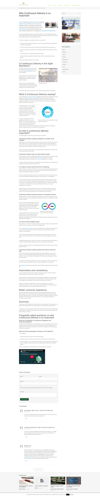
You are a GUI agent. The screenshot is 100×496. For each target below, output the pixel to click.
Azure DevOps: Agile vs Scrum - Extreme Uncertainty (37, 410)
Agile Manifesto (29, 69)
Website (21, 381)
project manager (24, 265)
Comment (22, 391)
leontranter (36, 18)
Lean (64, 66)
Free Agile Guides (67, 5)
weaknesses (22, 29)
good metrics (30, 228)
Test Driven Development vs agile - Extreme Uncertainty (38, 427)
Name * (21, 376)
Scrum (64, 71)
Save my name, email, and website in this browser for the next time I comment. (36, 387)
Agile (64, 49)
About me (54, 5)
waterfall (48, 256)
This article (40, 159)
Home (49, 5)
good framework (32, 22)
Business (65, 52)
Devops (64, 57)
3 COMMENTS (40, 18)
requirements (22, 23)
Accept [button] (68, 494)
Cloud (64, 54)
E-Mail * (40, 376)
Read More (71, 494)
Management (65, 69)
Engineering (65, 59)
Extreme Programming (49, 30)
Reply (26, 418)
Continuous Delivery (32, 96)
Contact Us (60, 5)
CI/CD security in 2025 (30, 458)
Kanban (64, 64)
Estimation (65, 61)
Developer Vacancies (76, 5)
